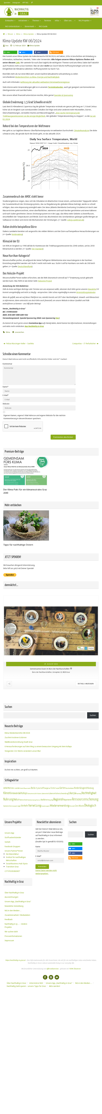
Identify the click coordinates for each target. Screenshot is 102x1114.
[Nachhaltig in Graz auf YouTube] (57, 977)
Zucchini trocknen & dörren (16, 737)
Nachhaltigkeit (89, 793)
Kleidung (90, 788)
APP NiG (25, 2)
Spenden (7, 2)
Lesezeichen (19, 332)
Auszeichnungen (11, 897)
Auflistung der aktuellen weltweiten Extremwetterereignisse (45, 82)
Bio (32, 788)
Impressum (9, 940)
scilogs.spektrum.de (75, 220)
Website (6, 403)
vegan (19, 806)
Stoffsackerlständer (13, 837)
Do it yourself (38, 788)
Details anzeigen (86, 684)
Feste (53, 788)
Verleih (7, 842)
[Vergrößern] (78, 140)
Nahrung (8, 799)
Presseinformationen (13, 936)
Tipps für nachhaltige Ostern (18, 544)
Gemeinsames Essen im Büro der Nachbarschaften (49, 668)
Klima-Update (29, 34)
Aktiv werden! (54, 986)
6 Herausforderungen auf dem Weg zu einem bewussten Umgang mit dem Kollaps (38, 746)
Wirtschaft (72, 806)
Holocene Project (45, 281)
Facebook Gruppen (12, 846)
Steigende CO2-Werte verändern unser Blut (23, 751)
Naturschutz (23, 800)
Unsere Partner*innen (14, 851)
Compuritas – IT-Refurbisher (84, 343)
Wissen (10, 34)
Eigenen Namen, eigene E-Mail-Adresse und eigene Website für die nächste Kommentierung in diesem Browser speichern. (34, 417)
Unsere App (9, 833)
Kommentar (7, 363)
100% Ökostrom (75, 969)
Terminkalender (55, 87)
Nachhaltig (78, 793)
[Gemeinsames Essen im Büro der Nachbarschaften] (51, 629)
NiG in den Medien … (13, 910)
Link (18, 62)
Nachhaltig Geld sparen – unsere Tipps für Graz (26, 986)
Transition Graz (12, 866)
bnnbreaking (17, 234)
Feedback (8, 919)
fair (49, 788)
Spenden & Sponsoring (63, 95)
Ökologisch (90, 805)
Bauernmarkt (27, 788)
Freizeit (57, 788)
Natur (16, 799)
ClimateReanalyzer (81, 130)
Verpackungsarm (45, 806)
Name (5, 386)
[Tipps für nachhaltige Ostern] (26, 540)
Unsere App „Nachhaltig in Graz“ (18, 901)
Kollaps (24, 793)
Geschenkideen (70, 788)
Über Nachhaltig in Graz (14, 892)
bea (6, 45)
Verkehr (24, 805)
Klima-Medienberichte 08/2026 (17, 733)
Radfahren (44, 800)
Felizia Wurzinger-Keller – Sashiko (20, 343)
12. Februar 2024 (19, 45)
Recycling (50, 800)
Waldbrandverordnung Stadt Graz (19, 742)
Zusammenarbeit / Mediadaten (17, 915)
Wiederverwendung (59, 805)
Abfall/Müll (7, 788)
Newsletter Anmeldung (14, 906)
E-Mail (5, 395)
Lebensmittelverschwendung (58, 793)
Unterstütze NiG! (36, 983)
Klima (18, 34)
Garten (62, 787)
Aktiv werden (15, 788)
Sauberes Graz (7, 806)
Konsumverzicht (32, 793)
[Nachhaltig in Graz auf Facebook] (45, 977)
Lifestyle (72, 793)
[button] (10, 52)
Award (22, 788)
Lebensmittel (45, 793)
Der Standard (37, 248)
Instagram (16, 2)
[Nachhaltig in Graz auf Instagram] (51, 977)
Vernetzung (34, 805)
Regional (58, 799)
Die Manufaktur (12, 854)
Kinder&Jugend (80, 788)
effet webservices (53, 969)
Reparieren (67, 799)
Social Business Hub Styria (16, 863)
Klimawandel (15, 793)
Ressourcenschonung (85, 799)
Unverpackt (14, 806)
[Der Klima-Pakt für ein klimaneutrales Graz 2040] (26, 484)
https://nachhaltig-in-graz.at (15, 960)
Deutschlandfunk (25, 266)
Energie (46, 788)
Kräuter (39, 793)
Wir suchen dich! (11, 931)
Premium (38, 800)
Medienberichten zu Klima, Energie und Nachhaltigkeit (37, 77)
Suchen (93, 715)
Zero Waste (79, 806)
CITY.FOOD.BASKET (12, 871)
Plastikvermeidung (31, 800)
